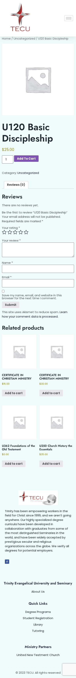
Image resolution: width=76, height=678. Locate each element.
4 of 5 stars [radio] (20, 232)
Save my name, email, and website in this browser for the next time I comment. (32, 297)
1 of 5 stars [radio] (4, 232)
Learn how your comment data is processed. (34, 314)
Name (7, 262)
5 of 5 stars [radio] (26, 232)
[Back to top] (68, 670)
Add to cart (26, 159)
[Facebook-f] (7, 561)
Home (6, 38)
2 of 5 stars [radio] (9, 232)
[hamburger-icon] (68, 18)
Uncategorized (24, 38)
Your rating (11, 227)
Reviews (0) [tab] (16, 185)
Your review (11, 240)
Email (6, 277)
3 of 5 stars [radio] (15, 232)
